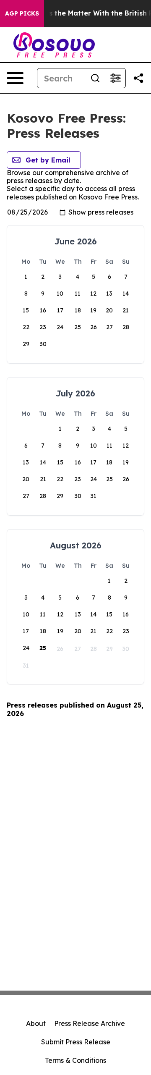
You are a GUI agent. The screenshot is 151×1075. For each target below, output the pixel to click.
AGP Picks (22, 13)
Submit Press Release (75, 1042)
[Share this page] (138, 78)
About (36, 1023)
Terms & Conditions (75, 1060)
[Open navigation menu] (15, 78)
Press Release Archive (89, 1023)
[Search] (95, 78)
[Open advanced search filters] (115, 78)
